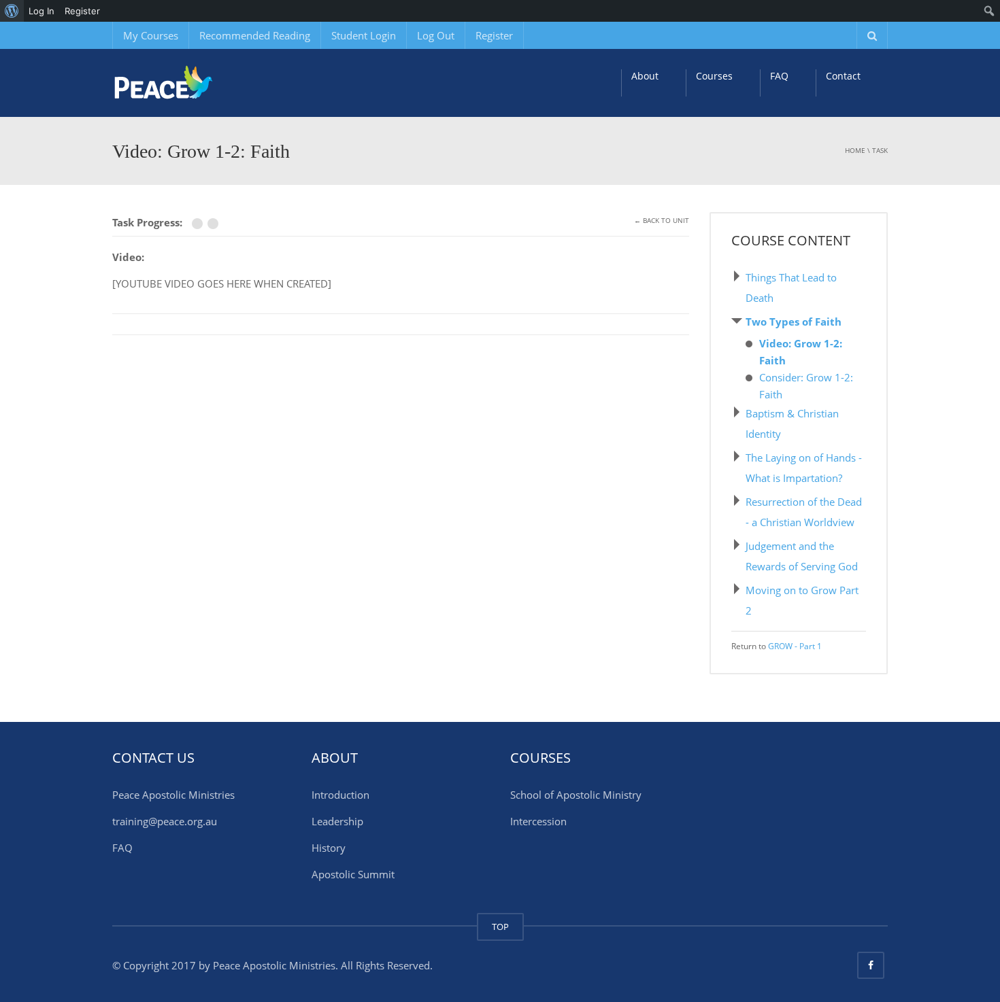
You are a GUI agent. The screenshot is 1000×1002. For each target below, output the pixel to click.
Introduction (340, 794)
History (329, 847)
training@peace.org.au (164, 821)
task (880, 150)
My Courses (150, 35)
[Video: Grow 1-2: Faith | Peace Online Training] (197, 83)
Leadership (337, 821)
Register (494, 35)
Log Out (435, 35)
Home (855, 150)
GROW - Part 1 (795, 646)
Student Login (363, 35)
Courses (714, 75)
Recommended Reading (254, 35)
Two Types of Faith (793, 321)
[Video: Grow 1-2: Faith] (199, 223)
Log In (41, 10)
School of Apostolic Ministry (575, 794)
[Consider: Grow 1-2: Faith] (214, 223)
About (645, 75)
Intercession (538, 821)
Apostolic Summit (353, 874)
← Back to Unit (661, 220)
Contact (843, 75)
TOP (500, 926)
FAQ (779, 75)
